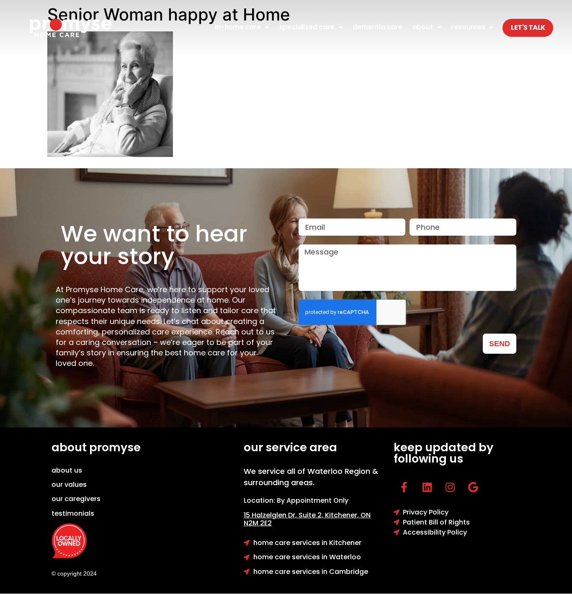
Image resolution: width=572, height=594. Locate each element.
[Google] (473, 487)
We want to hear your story (154, 245)
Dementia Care (377, 27)
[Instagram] (450, 487)
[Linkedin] (427, 487)
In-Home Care (238, 27)
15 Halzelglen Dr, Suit (284, 515)
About (422, 27)
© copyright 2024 (74, 573)
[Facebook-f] (404, 487)
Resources (468, 27)
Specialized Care (307, 27)
